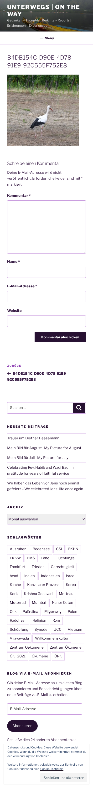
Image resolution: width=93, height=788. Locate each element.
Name (13, 261)
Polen (72, 612)
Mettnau (66, 594)
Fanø (45, 558)
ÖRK (58, 656)
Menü (49, 38)
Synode (41, 629)
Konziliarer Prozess (43, 585)
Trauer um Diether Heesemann (33, 438)
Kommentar (19, 195)
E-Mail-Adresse (22, 286)
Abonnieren (22, 726)
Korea (71, 585)
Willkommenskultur (52, 638)
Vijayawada (19, 638)
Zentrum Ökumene (66, 647)
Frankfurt (18, 567)
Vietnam (75, 629)
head (14, 576)
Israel (70, 576)
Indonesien (50, 576)
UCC (58, 629)
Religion (39, 620)
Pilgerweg (53, 612)
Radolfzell (18, 620)
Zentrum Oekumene (27, 647)
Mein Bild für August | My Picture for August (44, 448)
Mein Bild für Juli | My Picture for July (37, 458)
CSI (59, 549)
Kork (14, 594)
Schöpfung (19, 629)
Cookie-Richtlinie (51, 769)
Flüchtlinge (65, 558)
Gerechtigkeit (62, 567)
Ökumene (40, 656)
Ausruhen (18, 549)
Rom (56, 620)
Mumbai (39, 602)
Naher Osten (62, 602)
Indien (29, 576)
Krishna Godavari (38, 594)
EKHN (73, 549)
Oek (13, 612)
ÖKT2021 (18, 656)
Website (14, 311)
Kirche (15, 585)
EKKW (15, 558)
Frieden (38, 567)
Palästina (30, 612)
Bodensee (41, 549)
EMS (31, 558)
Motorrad (18, 602)
